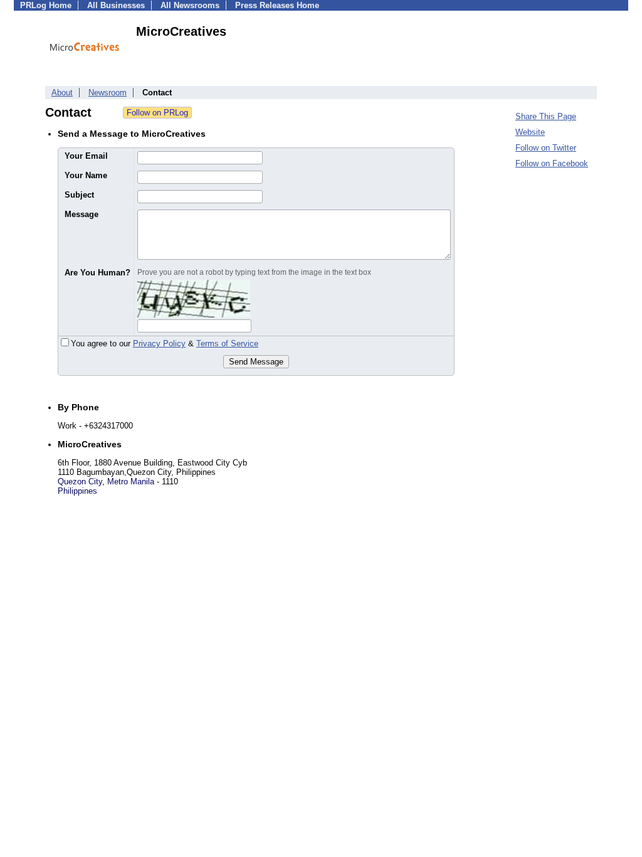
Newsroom (107, 92)
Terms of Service (227, 343)
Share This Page (545, 116)
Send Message (256, 361)
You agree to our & (164, 343)
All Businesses (116, 5)
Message (81, 214)
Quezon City (80, 481)
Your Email (86, 156)
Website (530, 132)
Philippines (77, 491)
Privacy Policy (159, 343)
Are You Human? (97, 272)
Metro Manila (130, 481)
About (62, 92)
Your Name (86, 175)
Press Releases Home (277, 5)
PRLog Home (45, 5)
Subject (79, 195)
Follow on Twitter (545, 147)
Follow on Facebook (551, 163)
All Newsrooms (189, 5)
